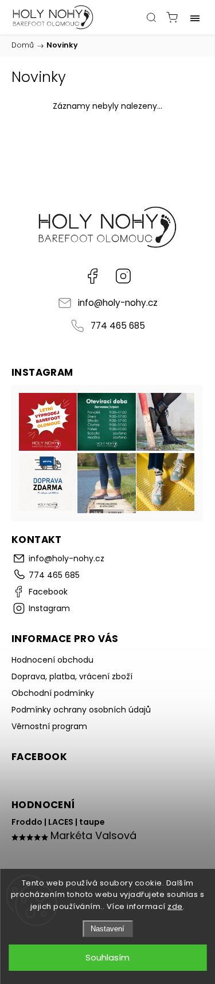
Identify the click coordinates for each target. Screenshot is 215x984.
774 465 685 (118, 326)
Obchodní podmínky (52, 693)
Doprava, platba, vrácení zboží (71, 676)
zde (175, 906)
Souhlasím (107, 957)
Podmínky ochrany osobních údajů (81, 709)
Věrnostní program (49, 726)
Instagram (123, 276)
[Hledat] (151, 17)
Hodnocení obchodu (52, 660)
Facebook (92, 276)
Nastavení (107, 928)
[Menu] (194, 17)
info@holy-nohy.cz (118, 303)
